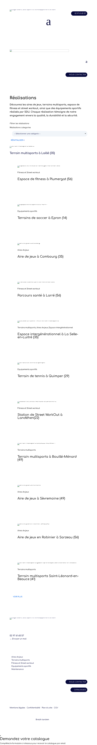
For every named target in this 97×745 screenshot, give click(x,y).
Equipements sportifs (21, 666)
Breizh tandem (42, 720)
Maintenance (17, 669)
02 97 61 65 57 (80, 13)
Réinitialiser (17, 140)
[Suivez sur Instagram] (16, 646)
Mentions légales (17, 708)
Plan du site (47, 708)
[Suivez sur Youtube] (26, 646)
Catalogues (80, 690)
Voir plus (17, 597)
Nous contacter (77, 75)
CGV (56, 708)
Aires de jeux (17, 657)
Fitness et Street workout (22, 663)
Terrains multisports (20, 660)
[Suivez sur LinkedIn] (21, 646)
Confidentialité (33, 708)
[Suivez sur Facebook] (11, 646)
